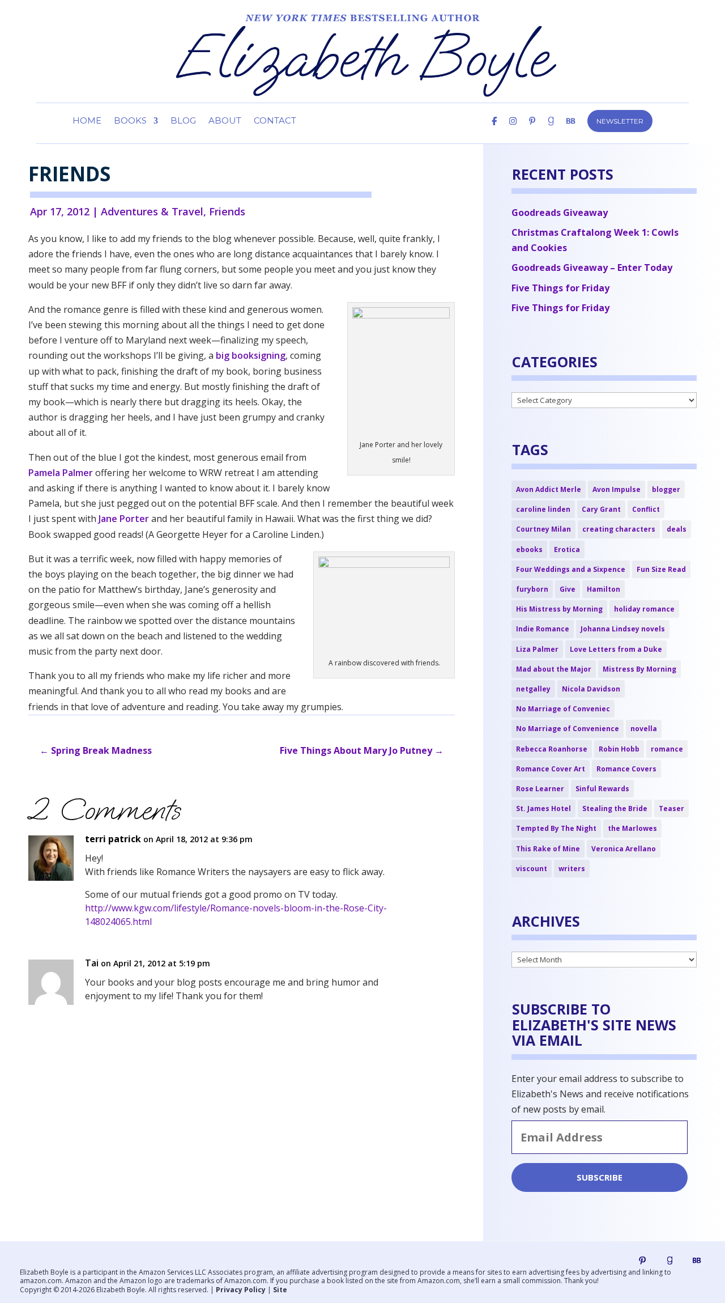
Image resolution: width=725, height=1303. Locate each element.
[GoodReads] (551, 130)
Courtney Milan (543, 529)
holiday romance (644, 609)
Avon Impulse (616, 489)
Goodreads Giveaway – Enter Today (591, 267)
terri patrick (113, 839)
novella (643, 728)
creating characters (618, 529)
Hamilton (603, 589)
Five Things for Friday (560, 288)
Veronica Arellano (623, 849)
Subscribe (599, 1177)
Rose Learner (540, 788)
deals (676, 529)
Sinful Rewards (602, 788)
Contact (275, 121)
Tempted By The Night (556, 828)
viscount (531, 868)
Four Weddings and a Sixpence (570, 569)
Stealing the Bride (614, 808)
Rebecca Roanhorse (551, 749)
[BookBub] (570, 130)
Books (130, 121)
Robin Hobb (619, 749)
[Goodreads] (669, 1260)
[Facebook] (494, 130)
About (224, 121)
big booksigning (249, 355)
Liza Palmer (537, 649)
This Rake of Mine (548, 849)
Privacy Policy (241, 1289)
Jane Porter (124, 518)
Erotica (567, 549)
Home (86, 121)
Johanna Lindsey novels (623, 629)
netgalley (533, 689)
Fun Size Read (661, 569)
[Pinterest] (532, 130)
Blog (183, 121)
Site (280, 1289)
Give (567, 589)
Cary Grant (601, 509)
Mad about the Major (553, 669)
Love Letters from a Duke (616, 649)
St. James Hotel (543, 808)
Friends (227, 211)
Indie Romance (542, 629)
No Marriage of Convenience (567, 728)
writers (571, 868)
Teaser (671, 808)
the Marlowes (632, 828)
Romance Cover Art (550, 769)
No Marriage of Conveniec (563, 709)
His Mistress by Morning (559, 609)
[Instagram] (513, 130)
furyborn (532, 589)
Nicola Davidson (591, 689)
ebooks (529, 549)
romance (667, 749)
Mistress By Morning (639, 669)
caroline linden (543, 509)
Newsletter (619, 121)
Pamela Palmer (60, 472)
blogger (666, 489)
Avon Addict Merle (548, 489)
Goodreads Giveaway (559, 212)
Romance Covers (626, 769)
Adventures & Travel (152, 211)
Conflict (646, 509)
